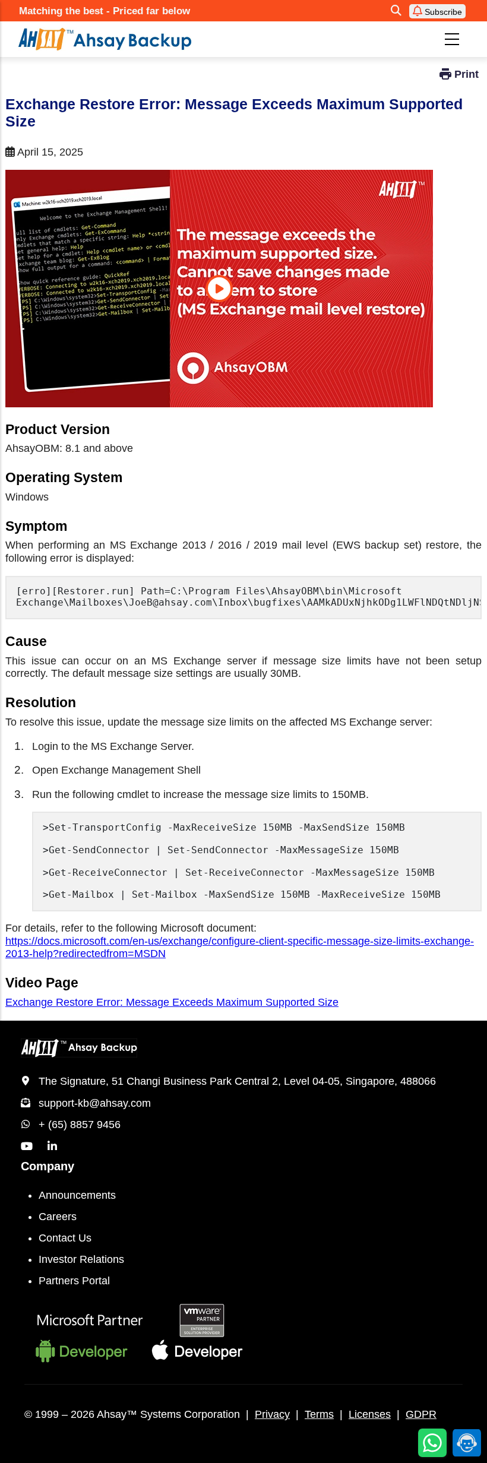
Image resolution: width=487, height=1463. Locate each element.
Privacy (272, 1414)
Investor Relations (81, 1259)
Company (47, 1166)
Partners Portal (74, 1281)
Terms (319, 1414)
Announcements (77, 1195)
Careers (58, 1217)
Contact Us (65, 1238)
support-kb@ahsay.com (95, 1103)
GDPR (421, 1414)
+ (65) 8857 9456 (80, 1124)
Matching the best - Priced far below (104, 11)
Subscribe (442, 12)
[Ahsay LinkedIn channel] (52, 1146)
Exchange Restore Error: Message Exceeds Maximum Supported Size (172, 1002)
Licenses (370, 1414)
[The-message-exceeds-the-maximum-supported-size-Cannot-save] (219, 288)
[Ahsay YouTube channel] (27, 1146)
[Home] (153, 39)
